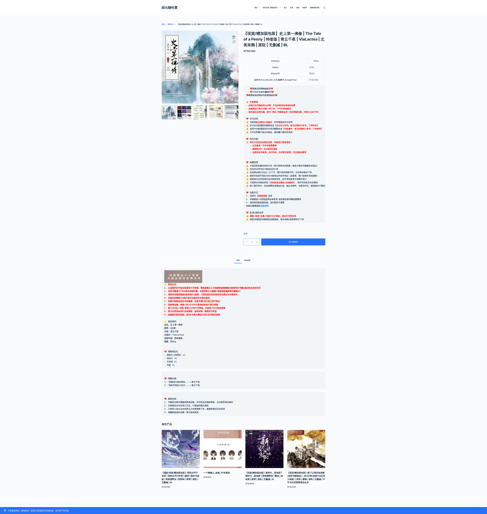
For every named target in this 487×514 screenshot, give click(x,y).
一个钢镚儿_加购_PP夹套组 (217, 472)
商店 (256, 8)
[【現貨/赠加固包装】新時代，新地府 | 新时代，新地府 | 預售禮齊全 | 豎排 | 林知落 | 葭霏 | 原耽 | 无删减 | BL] (264, 449)
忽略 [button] (481, 510)
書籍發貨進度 (314, 8)
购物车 (304, 8)
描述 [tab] (238, 260)
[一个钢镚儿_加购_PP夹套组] (223, 449)
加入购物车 (293, 242)
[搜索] (324, 8)
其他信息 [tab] (247, 260)
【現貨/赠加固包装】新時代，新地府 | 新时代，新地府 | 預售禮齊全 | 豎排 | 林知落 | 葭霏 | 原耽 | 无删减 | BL (264, 475)
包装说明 (264, 206)
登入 (285, 8)
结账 (297, 8)
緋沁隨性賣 (170, 7)
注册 (291, 8)
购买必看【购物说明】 (270, 8)
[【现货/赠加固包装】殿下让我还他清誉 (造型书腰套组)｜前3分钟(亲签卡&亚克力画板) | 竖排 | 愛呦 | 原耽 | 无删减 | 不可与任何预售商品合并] (306, 449)
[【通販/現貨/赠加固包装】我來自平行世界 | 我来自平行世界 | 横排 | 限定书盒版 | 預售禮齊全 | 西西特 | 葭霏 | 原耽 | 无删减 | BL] (181, 449)
